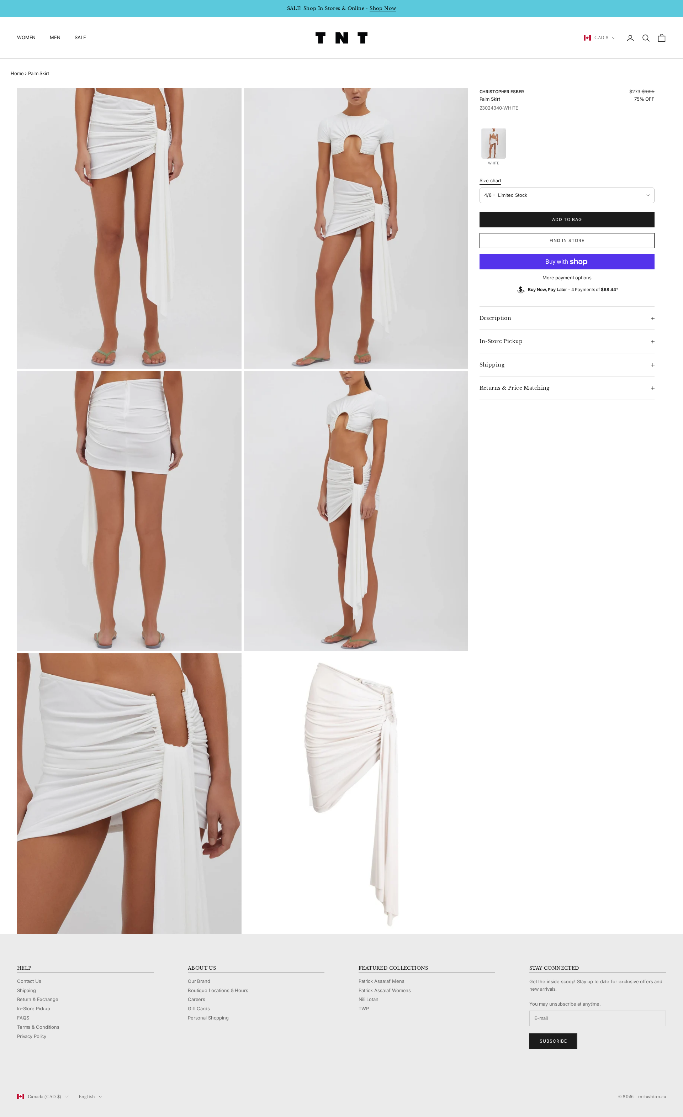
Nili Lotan (368, 999)
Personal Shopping (208, 1018)
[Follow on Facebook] (20, 1072)
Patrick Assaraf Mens (381, 981)
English (87, 1096)
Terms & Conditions (38, 1027)
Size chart (490, 181)
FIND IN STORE (567, 240)
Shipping (26, 990)
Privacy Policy (31, 1036)
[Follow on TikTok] (76, 1072)
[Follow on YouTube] (57, 1072)
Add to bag (567, 219)
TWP (364, 1008)
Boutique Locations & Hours (218, 990)
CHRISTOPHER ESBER (502, 91)
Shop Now (383, 8)
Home (17, 73)
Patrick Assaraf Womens (385, 990)
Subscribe (553, 1041)
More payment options (566, 278)
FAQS (23, 1018)
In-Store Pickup (33, 1008)
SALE (80, 38)
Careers (196, 999)
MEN (55, 38)
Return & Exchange (37, 999)
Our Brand (199, 981)
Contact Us (29, 981)
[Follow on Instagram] (39, 1072)
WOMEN (26, 38)
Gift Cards (199, 1008)
